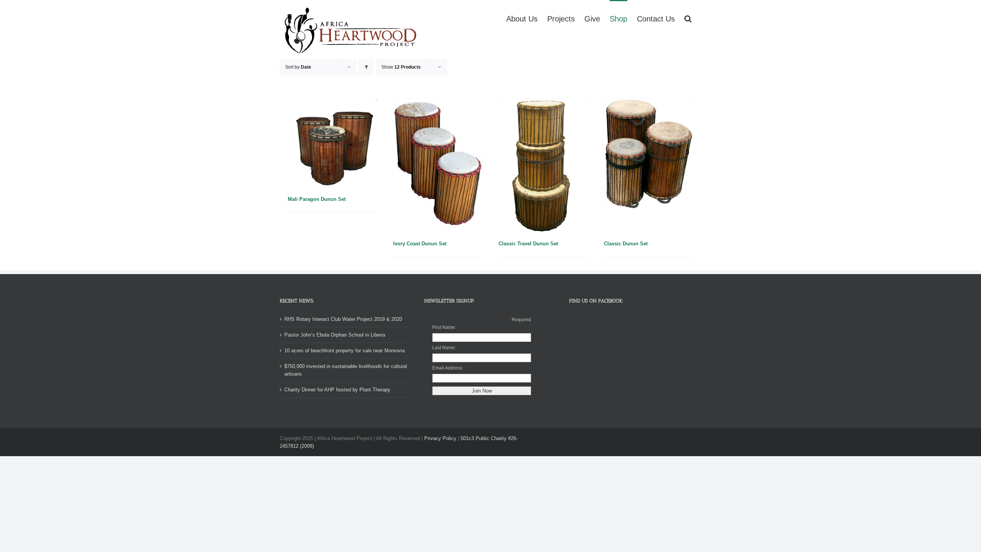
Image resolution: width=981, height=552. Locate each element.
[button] (688, 18)
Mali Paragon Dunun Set (317, 199)
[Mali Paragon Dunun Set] (332, 143)
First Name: (444, 327)
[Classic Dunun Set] (648, 166)
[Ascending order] (366, 67)
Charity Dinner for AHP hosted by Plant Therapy (337, 390)
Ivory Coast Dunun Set (419, 243)
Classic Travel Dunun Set (528, 243)
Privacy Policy (440, 438)
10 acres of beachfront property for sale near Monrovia (344, 350)
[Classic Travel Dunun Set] (543, 166)
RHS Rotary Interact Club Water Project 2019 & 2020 (343, 319)
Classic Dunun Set (626, 243)
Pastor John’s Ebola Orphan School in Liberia (334, 335)
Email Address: (447, 368)
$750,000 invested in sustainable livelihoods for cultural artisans (345, 370)
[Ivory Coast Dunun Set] (437, 166)
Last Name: (444, 347)
